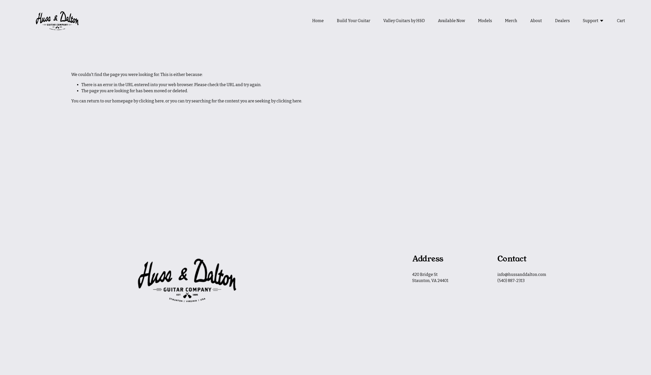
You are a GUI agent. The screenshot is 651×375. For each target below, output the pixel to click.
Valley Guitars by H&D (404, 20)
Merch (511, 20)
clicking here (151, 101)
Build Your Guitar (353, 20)
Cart (621, 20)
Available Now (451, 20)
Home (318, 20)
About (536, 20)
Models (485, 20)
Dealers (562, 20)
